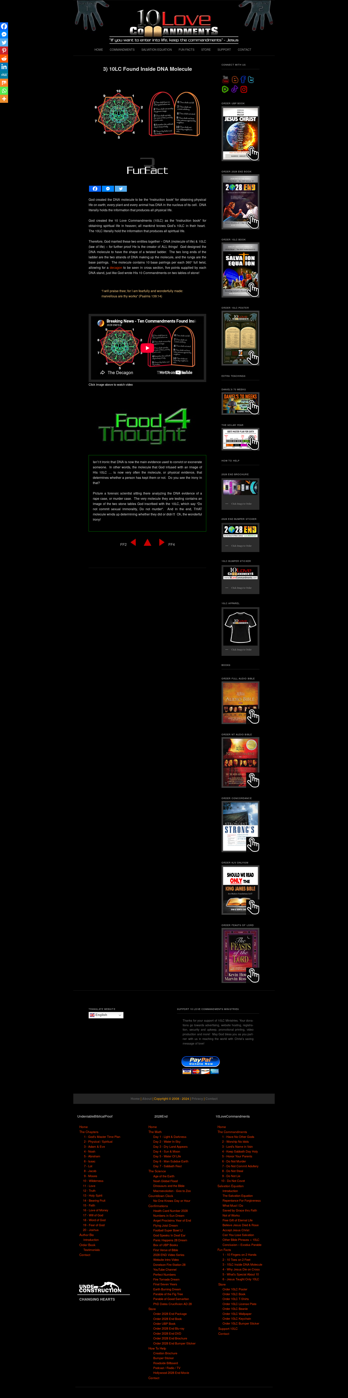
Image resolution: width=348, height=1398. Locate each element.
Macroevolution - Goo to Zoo (172, 1191)
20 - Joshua (90, 1230)
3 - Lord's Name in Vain (237, 1146)
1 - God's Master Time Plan (102, 1136)
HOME (98, 49)
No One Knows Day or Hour (171, 1200)
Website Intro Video (166, 1259)
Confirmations (158, 1205)
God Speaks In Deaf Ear (169, 1235)
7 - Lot (88, 1166)
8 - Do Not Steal (232, 1171)
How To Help (157, 1348)
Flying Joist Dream (165, 1225)
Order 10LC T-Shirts (236, 1299)
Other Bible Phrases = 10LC (241, 1239)
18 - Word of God (94, 1220)
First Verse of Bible (165, 1250)
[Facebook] (95, 189)
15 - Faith (89, 1205)
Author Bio (86, 1234)
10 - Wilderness (93, 1181)
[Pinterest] (4, 50)
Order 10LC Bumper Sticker (241, 1323)
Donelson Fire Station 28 (169, 1264)
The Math (155, 1131)
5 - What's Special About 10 (241, 1274)
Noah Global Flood (165, 1181)
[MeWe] (4, 75)
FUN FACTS (186, 49)
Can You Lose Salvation (238, 1235)
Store (152, 1308)
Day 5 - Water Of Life (167, 1156)
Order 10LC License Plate (239, 1304)
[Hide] (1, 106)
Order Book (87, 1244)
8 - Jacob (90, 1171)
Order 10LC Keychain (237, 1318)
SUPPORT (224, 49)
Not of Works (231, 1215)
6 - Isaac (89, 1161)
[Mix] (4, 83)
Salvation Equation (231, 1186)
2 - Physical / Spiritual (98, 1141)
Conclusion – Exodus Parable (242, 1244)
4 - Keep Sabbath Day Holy (240, 1151)
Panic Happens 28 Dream (170, 1240)
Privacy (197, 1098)
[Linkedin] (4, 67)
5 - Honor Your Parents (237, 1156)
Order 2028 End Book (167, 1319)
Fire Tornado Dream (166, 1279)
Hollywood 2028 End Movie (171, 1372)
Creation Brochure (165, 1353)
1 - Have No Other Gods (238, 1136)
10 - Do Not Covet (233, 1181)
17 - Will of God (93, 1215)
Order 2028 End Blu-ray (168, 1328)
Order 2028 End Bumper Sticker (174, 1343)
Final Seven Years (165, 1284)
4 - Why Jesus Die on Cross (241, 1269)
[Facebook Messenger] (108, 189)
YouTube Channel (164, 1269)
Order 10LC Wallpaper (237, 1313)
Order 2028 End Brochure (170, 1338)
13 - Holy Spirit (92, 1195)
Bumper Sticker (163, 1358)
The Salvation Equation (238, 1195)
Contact (211, 1098)
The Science (157, 1171)
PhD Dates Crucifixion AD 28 (172, 1304)
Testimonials (91, 1250)
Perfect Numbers (164, 1274)
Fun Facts (224, 1249)
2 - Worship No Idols (235, 1141)
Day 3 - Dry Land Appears (170, 1146)
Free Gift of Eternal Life (238, 1220)
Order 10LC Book (234, 1294)
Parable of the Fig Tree (168, 1294)
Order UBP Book (164, 1323)
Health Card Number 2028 (170, 1210)
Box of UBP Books (165, 1245)
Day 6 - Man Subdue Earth (170, 1161)
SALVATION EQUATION (156, 49)
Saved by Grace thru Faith (240, 1210)
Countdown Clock (160, 1195)
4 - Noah (89, 1151)
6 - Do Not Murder (234, 1161)
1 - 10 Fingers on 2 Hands (240, 1254)
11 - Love (89, 1186)
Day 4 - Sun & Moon (166, 1151)
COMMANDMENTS (122, 49)
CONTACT (244, 49)
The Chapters (88, 1131)
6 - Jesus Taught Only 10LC (241, 1279)
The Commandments (232, 1131)
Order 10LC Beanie (235, 1308)
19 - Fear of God (94, 1225)
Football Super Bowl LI (168, 1230)
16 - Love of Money (95, 1210)
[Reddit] (4, 59)
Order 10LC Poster (235, 1289)
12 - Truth (89, 1190)
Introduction (91, 1239)
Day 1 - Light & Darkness (169, 1136)
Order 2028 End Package (170, 1313)
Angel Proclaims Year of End (172, 1220)
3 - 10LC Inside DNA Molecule (242, 1264)
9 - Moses (90, 1176)
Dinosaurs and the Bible (168, 1186)
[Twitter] (121, 189)
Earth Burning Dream (167, 1289)
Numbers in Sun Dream (168, 1215)
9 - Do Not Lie (231, 1176)
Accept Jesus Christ (236, 1230)
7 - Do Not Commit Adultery (240, 1166)
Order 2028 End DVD (167, 1333)
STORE (206, 49)
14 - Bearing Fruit (94, 1200)
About (147, 1098)
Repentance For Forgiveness (242, 1200)
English (101, 1015)
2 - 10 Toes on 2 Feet (236, 1259)
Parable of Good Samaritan (171, 1299)
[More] (4, 99)
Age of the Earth (163, 1176)
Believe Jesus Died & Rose (241, 1225)
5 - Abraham (92, 1156)
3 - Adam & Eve (94, 1146)
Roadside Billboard (165, 1363)
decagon (116, 267)
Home (135, 1098)
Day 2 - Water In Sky (167, 1141)
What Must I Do (233, 1205)
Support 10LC (228, 1328)
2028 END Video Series (168, 1255)
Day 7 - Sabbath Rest (167, 1166)
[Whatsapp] (4, 91)
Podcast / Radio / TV (166, 1368)
